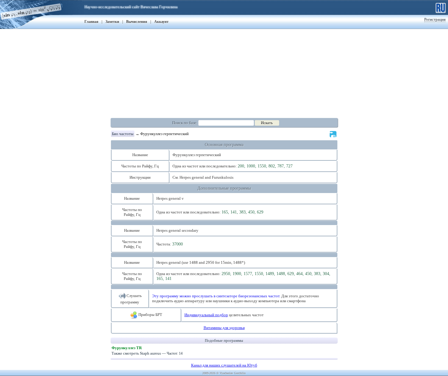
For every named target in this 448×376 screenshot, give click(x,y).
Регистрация (435, 19)
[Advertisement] (224, 71)
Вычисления (136, 22)
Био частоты (122, 133)
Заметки (112, 22)
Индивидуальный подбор (206, 315)
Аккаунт (161, 22)
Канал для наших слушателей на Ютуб (224, 365)
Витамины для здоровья (224, 327)
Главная (91, 22)
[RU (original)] (441, 7)
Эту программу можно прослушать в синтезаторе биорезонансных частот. (216, 296)
